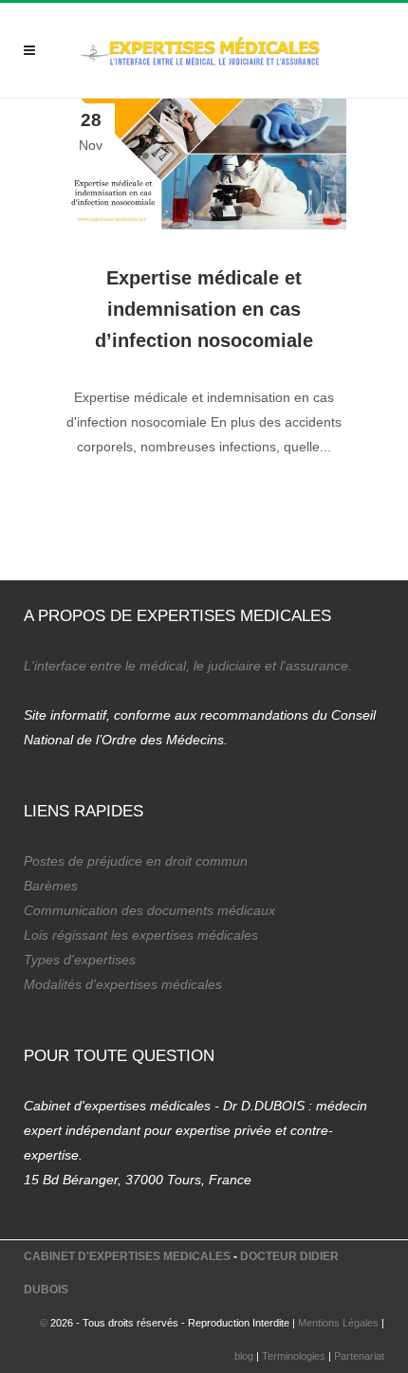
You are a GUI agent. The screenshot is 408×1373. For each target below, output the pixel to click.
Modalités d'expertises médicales (123, 984)
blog (243, 1356)
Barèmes (51, 885)
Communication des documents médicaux (149, 910)
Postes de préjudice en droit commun (136, 861)
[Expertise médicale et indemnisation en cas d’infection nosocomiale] (204, 164)
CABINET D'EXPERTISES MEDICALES (127, 1256)
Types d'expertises (80, 959)
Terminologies (293, 1356)
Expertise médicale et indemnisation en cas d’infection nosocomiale (204, 309)
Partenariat (359, 1356)
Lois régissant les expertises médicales (141, 935)
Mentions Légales (338, 1322)
